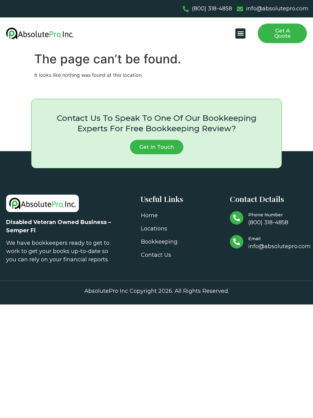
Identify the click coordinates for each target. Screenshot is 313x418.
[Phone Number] (236, 218)
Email (254, 238)
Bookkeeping (159, 241)
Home (149, 215)
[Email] (236, 241)
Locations (154, 228)
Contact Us (156, 255)
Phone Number (265, 215)
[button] (240, 33)
